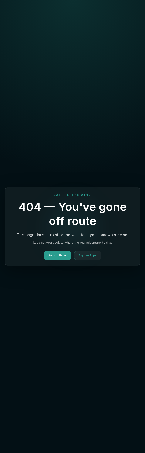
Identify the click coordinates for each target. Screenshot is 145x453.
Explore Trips (87, 255)
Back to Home (57, 255)
